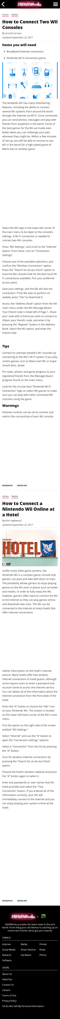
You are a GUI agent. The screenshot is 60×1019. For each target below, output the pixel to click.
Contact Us (8, 984)
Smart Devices (28, 949)
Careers (6, 990)
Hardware (26, 955)
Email (42, 949)
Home (5, 14)
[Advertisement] (30, 191)
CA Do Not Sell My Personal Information (23, 1006)
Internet (6, 944)
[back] (4, 4)
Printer (43, 944)
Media (15, 14)
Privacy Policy (9, 1000)
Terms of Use (9, 995)
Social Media (8, 949)
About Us (7, 974)
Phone (42, 955)
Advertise (7, 979)
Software (7, 960)
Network (6, 955)
